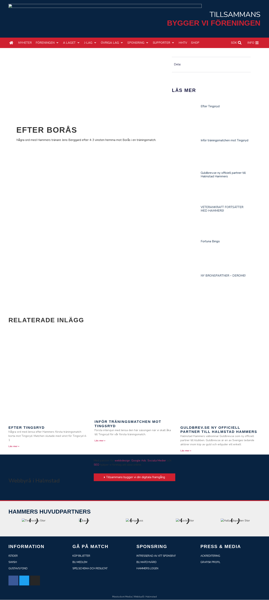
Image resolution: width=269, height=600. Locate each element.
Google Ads (138, 460)
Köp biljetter (81, 556)
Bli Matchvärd (146, 562)
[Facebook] (13, 580)
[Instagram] (35, 580)
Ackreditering (210, 556)
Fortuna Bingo (210, 241)
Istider (13, 556)
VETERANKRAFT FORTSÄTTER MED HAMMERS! (222, 209)
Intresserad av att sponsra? (156, 556)
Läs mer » (13, 446)
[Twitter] (24, 580)
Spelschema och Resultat (90, 568)
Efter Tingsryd (210, 106)
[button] (47, 43)
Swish (12, 562)
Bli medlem (79, 562)
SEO (96, 465)
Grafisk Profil (210, 562)
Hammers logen (147, 568)
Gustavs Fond (18, 568)
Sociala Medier (156, 460)
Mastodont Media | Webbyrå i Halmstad (134, 596)
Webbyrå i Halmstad (34, 480)
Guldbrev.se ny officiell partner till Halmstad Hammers (223, 174)
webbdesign (122, 460)
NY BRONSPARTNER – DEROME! (223, 276)
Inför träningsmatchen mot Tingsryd (224, 140)
